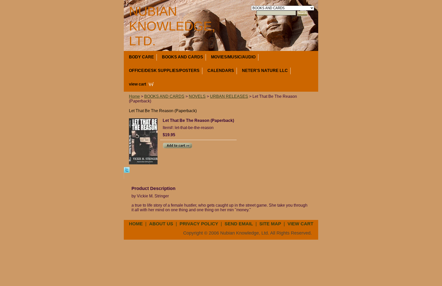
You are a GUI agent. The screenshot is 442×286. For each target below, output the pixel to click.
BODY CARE (141, 57)
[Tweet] (127, 169)
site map (270, 223)
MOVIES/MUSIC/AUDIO (233, 57)
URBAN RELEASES (229, 96)
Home (134, 96)
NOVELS (197, 96)
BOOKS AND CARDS (182, 57)
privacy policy (199, 223)
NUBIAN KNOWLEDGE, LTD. (172, 26)
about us (161, 223)
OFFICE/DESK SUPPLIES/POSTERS (164, 70)
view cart (137, 84)
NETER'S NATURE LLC (265, 70)
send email (239, 223)
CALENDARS (220, 70)
